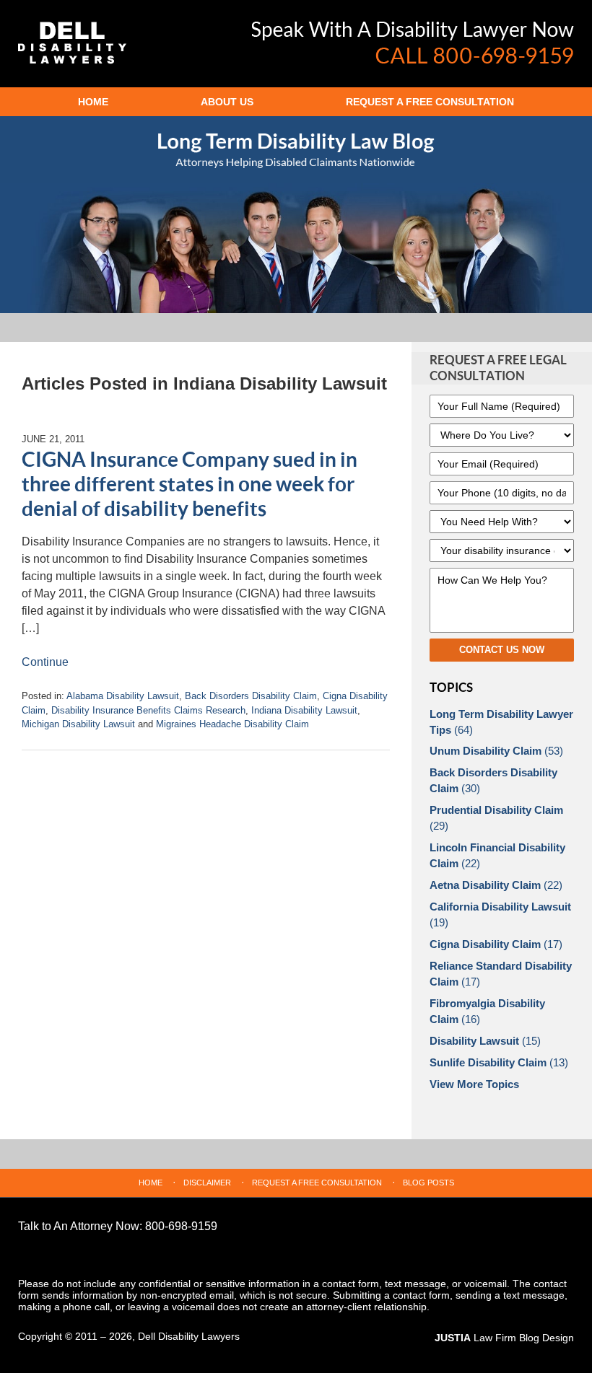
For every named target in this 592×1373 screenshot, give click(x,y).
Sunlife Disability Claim (499, 1062)
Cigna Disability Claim (496, 944)
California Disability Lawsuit (500, 914)
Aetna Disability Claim (496, 885)
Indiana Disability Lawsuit (304, 710)
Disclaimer (207, 1182)
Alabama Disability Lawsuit (122, 695)
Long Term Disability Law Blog (72, 43)
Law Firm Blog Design (504, 1337)
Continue (45, 662)
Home (93, 102)
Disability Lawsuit (485, 1041)
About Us (227, 102)
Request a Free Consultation (430, 102)
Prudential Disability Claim (496, 818)
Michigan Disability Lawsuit (78, 724)
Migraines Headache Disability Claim (232, 724)
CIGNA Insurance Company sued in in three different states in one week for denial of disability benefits (189, 484)
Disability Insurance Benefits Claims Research (148, 710)
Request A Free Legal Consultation (498, 368)
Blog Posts (428, 1182)
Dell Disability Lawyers (189, 1336)
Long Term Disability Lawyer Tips (501, 722)
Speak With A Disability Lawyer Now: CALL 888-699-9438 (413, 42)
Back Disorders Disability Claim (251, 695)
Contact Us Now (501, 649)
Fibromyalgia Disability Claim (487, 1011)
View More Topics (474, 1084)
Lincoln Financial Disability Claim (497, 855)
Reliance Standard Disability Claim (501, 974)
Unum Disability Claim (496, 751)
